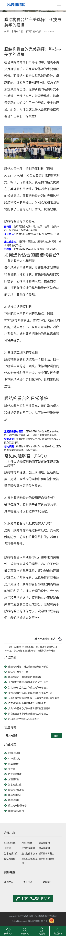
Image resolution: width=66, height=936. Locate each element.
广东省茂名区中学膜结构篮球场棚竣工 (27, 703)
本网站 (14, 31)
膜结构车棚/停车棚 (17, 805)
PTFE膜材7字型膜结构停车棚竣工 (24, 719)
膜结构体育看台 (16, 795)
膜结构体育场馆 (16, 790)
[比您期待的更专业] (16, 4)
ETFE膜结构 (14, 753)
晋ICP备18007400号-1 (37, 921)
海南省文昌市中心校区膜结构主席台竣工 (28, 713)
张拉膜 (11, 769)
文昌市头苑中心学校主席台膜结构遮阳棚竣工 (30, 708)
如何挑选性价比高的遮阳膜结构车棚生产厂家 (30, 692)
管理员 (29, 31)
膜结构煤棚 (13, 800)
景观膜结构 (13, 779)
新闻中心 (8, 882)
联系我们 (47, 882)
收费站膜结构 (14, 774)
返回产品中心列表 (45, 639)
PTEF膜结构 (14, 758)
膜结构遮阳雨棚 (16, 810)
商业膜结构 (13, 763)
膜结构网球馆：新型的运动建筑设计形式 (28, 666)
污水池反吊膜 (14, 784)
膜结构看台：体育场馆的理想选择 (24, 677)
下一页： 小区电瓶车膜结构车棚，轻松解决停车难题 (29, 650)
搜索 (56, 735)
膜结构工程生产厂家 (18, 672)
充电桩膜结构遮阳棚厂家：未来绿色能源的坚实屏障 (33, 698)
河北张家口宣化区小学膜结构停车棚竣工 (28, 687)
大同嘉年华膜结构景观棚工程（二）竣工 (28, 682)
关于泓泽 (27, 882)
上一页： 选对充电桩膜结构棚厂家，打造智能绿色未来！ (32, 647)
